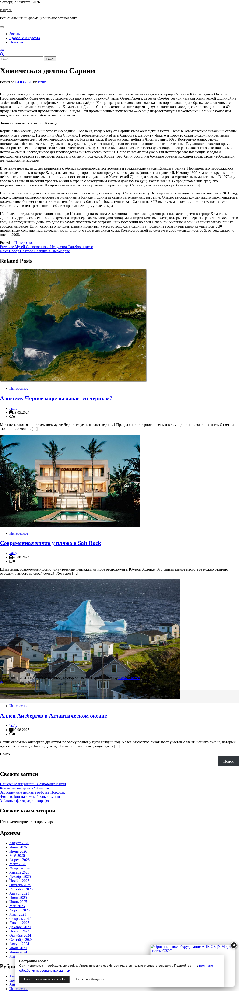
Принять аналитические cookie (44, 979)
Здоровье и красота (24, 38)
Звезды (15, 34)
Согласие (142, 696)
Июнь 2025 (18, 902)
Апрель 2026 (19, 860)
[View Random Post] (2, 50)
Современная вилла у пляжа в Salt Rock (50, 543)
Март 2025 (17, 914)
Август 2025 (19, 893)
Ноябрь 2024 (19, 931)
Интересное (23, 243)
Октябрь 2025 (20, 885)
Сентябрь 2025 (21, 889)
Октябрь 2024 (20, 935)
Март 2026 (17, 864)
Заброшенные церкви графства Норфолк (32, 792)
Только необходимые (90, 979)
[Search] (2, 54)
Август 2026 (19, 843)
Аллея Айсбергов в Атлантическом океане (53, 716)
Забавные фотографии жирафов (25, 801)
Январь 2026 (19, 872)
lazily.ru (6, 10)
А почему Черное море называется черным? (56, 398)
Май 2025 (17, 906)
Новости (16, 42)
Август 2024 (19, 944)
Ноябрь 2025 (19, 881)
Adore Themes (129, 678)
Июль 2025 (18, 898)
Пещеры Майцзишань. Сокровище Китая (33, 784)
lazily (42, 82)
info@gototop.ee (162, 696)
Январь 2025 (19, 923)
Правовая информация (81, 696)
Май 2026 (17, 856)
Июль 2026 (18, 847)
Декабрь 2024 (20, 927)
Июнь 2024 (18, 952)
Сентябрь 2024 (21, 940)
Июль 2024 (18, 948)
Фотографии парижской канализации (30, 796)
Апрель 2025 (19, 910)
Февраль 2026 (20, 868)
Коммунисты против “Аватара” (25, 788)
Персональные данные (116, 696)
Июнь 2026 (18, 851)
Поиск (5, 754)
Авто (13, 976)
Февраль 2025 (20, 919)
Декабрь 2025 (20, 877)
